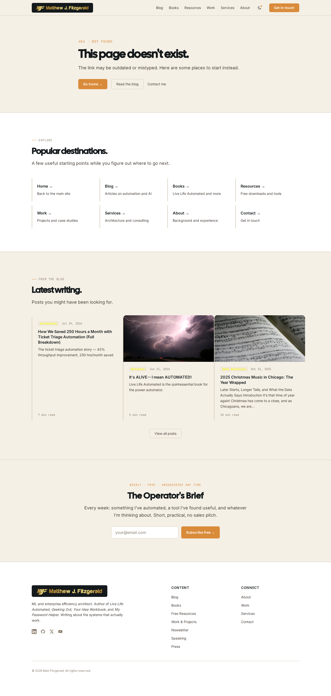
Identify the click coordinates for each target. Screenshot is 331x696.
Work (211, 8)
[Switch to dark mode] (259, 8)
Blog (159, 8)
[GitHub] (42, 631)
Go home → (92, 84)
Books (174, 8)
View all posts (165, 433)
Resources (192, 8)
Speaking (178, 638)
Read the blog (127, 84)
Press (175, 646)
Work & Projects (184, 622)
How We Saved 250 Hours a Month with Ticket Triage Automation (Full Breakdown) (75, 337)
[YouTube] (60, 631)
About (245, 8)
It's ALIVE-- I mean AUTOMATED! (160, 377)
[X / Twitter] (51, 631)
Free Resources (183, 613)
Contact (247, 622)
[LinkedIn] (34, 631)
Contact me (157, 84)
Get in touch (284, 8)
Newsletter (180, 630)
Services (227, 8)
